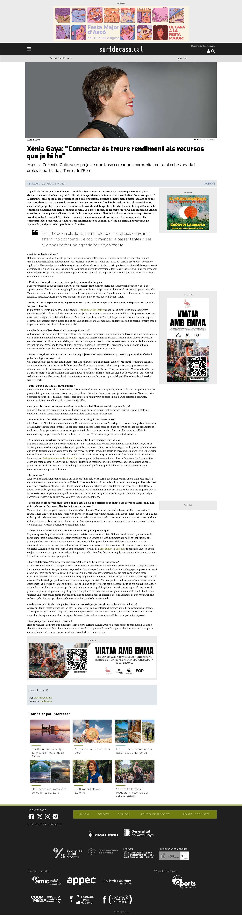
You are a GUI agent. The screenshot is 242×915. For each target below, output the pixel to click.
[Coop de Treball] (103, 854)
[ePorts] (184, 882)
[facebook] (31, 818)
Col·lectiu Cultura (43, 697)
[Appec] (81, 882)
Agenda (181, 58)
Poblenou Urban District (92, 309)
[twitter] (40, 818)
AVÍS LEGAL (124, 814)
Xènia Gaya (46, 701)
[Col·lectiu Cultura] (117, 882)
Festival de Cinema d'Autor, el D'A (60, 458)
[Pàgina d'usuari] (208, 52)
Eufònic (120, 548)
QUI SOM (83, 814)
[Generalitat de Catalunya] (138, 836)
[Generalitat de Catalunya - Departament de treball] (138, 858)
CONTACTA (104, 814)
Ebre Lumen (106, 548)
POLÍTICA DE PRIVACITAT (155, 814)
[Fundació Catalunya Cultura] (117, 901)
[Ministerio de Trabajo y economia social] (174, 858)
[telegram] (55, 818)
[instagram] (47, 818)
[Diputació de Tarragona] (103, 836)
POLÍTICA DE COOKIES (196, 814)
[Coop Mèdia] (46, 901)
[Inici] (121, 49)
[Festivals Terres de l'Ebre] (81, 901)
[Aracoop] (67, 854)
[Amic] (46, 882)
